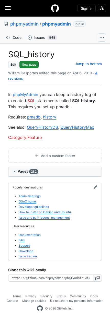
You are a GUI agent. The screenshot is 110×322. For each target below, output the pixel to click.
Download (26, 251)
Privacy (30, 296)
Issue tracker (28, 256)
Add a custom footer (57, 155)
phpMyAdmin (25, 94)
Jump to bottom (88, 64)
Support (24, 245)
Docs (94, 296)
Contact (12, 301)
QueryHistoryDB (42, 127)
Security (46, 296)
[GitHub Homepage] (40, 308)
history (49, 117)
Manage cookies (34, 301)
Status (61, 296)
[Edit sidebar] (95, 187)
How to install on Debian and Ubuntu (45, 212)
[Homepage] (55, 8)
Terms (17, 296)
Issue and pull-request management (44, 217)
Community (78, 296)
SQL (31, 100)
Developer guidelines (34, 207)
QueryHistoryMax (77, 127)
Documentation (30, 235)
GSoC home (27, 201)
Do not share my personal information (76, 301)
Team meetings (29, 196)
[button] (97, 278)
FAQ (22, 240)
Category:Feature (25, 137)
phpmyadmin (24, 24)
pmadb (34, 117)
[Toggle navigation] (8, 8)
